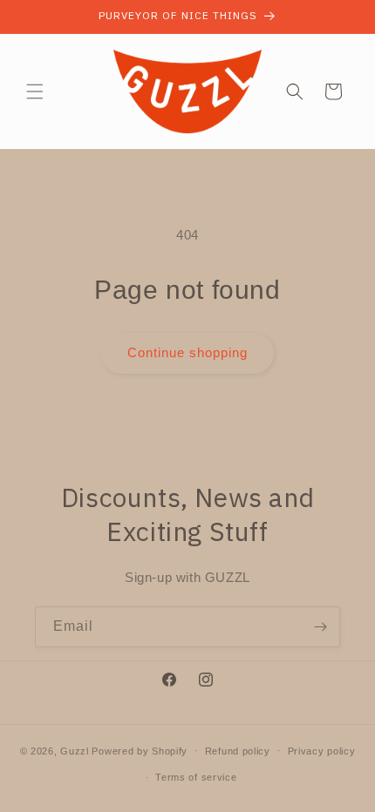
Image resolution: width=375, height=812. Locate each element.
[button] (35, 91)
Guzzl (74, 750)
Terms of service (195, 777)
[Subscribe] (320, 626)
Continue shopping (187, 352)
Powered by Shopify (140, 750)
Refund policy (237, 751)
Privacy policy (322, 751)
